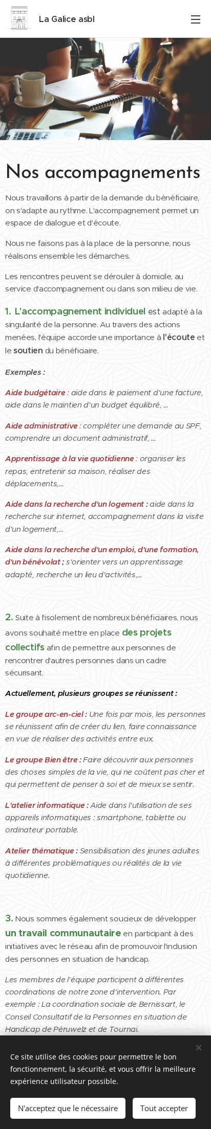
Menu (195, 19)
